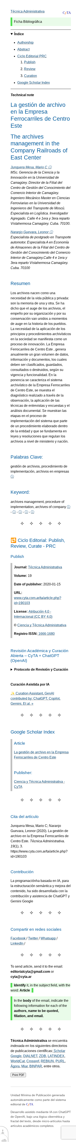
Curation (30, 76)
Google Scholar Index (33, 82)
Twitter (33, 938)
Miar (24, 1066)
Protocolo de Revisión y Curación (41, 669)
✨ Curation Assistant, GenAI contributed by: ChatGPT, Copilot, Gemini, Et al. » (35, 698)
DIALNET (30, 1056)
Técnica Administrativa (28, 11)
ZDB (42, 1056)
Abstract (23, 49)
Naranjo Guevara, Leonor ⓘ (32, 232)
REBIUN (47, 1061)
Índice (19, 34)
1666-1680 (46, 633)
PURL (60, 1061)
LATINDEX (56, 1056)
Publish (29, 62)
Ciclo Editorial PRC (32, 56)
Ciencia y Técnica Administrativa (41, 625)
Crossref (32, 1061)
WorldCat (18, 1061)
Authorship (25, 42)
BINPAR (35, 1066)
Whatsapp (49, 938)
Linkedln (17, 943)
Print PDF (18, 1075)
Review (29, 69)
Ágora (15, 1066)
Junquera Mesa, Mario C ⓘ (31, 167)
